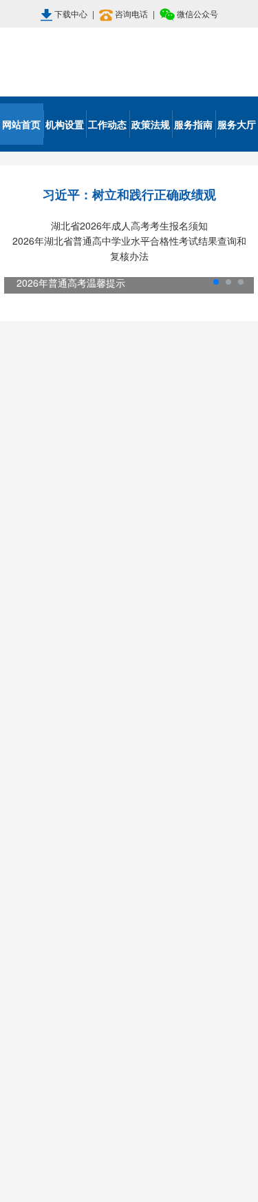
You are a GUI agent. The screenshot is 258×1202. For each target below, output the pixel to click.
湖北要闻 (96, 330)
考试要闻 (162, 330)
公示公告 (129, 800)
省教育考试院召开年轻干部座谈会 (95, 366)
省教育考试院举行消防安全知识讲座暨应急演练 (128, 394)
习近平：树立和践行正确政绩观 (129, 194)
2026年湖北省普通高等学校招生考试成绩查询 (132, 716)
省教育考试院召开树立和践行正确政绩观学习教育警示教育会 (133, 559)
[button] (20, 285)
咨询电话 (131, 13)
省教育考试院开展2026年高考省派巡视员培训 (124, 532)
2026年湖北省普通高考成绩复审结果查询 (121, 661)
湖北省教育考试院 (129, 62)
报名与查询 (129, 595)
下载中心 (70, 13)
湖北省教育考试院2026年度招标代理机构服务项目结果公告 (133, 866)
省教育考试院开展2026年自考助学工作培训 (119, 449)
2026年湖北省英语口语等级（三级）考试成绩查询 (133, 771)
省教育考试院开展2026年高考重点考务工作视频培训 (133, 504)
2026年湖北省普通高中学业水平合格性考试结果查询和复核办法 (129, 248)
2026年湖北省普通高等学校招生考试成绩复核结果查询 (133, 688)
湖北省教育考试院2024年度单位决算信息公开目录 (133, 921)
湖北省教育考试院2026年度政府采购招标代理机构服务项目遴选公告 (133, 893)
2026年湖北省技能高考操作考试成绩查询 (121, 743)
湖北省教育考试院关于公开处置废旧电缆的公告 (133, 976)
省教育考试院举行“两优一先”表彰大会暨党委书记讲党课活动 (133, 421)
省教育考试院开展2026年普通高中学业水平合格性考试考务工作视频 (133, 477)
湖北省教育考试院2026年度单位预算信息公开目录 (133, 838)
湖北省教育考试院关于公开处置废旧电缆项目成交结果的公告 (133, 949)
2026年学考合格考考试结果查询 (99, 633)
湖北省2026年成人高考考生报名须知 (129, 225)
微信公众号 (196, 13)
